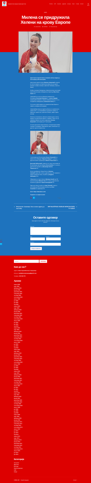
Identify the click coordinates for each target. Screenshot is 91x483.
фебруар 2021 (17, 396)
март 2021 (16, 394)
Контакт (81, 3)
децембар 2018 (18, 443)
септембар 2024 (18, 319)
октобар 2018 (17, 447)
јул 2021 (16, 387)
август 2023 (17, 342)
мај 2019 (16, 434)
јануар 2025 (17, 311)
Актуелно (59, 3)
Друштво (64, 3)
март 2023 (16, 351)
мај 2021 (16, 391)
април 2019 (17, 436)
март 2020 (16, 416)
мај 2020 (16, 412)
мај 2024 (16, 326)
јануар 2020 (17, 420)
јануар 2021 (17, 398)
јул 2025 (16, 300)
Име (31, 236)
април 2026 (17, 284)
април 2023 (17, 349)
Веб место (32, 242)
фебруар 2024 (17, 331)
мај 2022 (16, 369)
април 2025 (17, 306)
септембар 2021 (18, 384)
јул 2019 (16, 431)
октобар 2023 (17, 338)
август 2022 (17, 364)
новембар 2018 (18, 445)
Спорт (73, 3)
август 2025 (17, 299)
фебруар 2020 (17, 418)
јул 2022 (16, 366)
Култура (69, 3)
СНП (55, 3)
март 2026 (16, 286)
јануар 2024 (17, 333)
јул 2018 (16, 452)
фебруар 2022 (17, 375)
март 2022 (16, 373)
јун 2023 (16, 346)
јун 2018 (16, 454)
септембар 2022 (18, 362)
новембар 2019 (18, 423)
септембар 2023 (18, 340)
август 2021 (17, 385)
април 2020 (17, 414)
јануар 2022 (17, 376)
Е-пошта (48, 236)
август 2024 (17, 320)
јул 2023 (16, 344)
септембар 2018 (18, 449)
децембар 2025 (18, 291)
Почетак (51, 3)
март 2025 (16, 308)
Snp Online (39, 26)
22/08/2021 (46, 26)
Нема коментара (54, 26)
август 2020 (17, 407)
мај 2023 (16, 347)
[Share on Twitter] (34, 198)
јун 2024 (16, 324)
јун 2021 (16, 389)
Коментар (32, 226)
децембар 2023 (18, 335)
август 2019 (17, 429)
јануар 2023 (17, 355)
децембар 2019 (18, 422)
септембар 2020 (18, 405)
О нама (77, 3)
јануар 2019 (17, 441)
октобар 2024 (17, 317)
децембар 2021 (18, 378)
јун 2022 (16, 367)
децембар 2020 (18, 400)
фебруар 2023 (17, 353)
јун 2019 (16, 432)
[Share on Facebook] (31, 198)
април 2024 (17, 328)
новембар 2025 (18, 293)
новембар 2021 (18, 380)
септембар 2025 (18, 297)
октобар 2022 (17, 360)
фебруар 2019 (17, 440)
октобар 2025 (17, 295)
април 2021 (17, 393)
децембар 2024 (18, 313)
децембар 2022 (18, 356)
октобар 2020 (17, 403)
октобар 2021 (17, 382)
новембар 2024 (18, 315)
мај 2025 (16, 304)
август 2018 (17, 450)
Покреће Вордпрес (25, 480)
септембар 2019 (18, 427)
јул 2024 (16, 322)
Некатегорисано (18, 468)
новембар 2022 (18, 358)
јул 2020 (16, 409)
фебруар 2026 (17, 288)
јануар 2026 (17, 290)
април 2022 (17, 371)
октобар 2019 (17, 425)
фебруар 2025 (17, 309)
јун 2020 (16, 411)
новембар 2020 (18, 402)
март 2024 (16, 329)
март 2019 (16, 438)
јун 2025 (16, 302)
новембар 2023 (18, 337)
